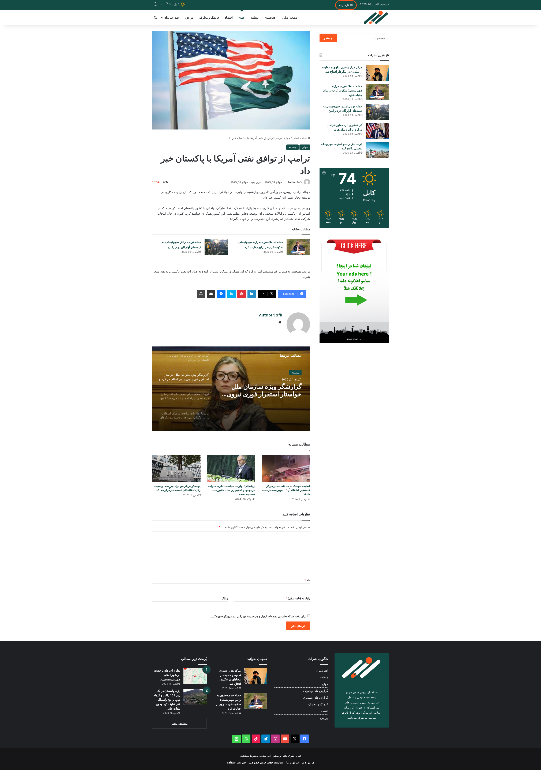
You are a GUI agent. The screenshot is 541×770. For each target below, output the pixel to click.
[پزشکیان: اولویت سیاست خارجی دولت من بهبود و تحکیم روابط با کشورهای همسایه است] (231, 468)
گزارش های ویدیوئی (315, 690)
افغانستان (270, 17)
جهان (242, 17)
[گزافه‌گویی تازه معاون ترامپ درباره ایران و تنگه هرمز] (377, 131)
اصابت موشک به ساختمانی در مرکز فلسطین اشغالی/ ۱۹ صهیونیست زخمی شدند (286, 490)
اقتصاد (229, 17)
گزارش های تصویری (315, 697)
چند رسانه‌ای (171, 17)
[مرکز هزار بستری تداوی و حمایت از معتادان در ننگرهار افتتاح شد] (377, 73)
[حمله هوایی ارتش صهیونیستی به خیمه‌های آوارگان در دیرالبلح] (216, 247)
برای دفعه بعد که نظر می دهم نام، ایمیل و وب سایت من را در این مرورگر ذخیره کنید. (258, 616)
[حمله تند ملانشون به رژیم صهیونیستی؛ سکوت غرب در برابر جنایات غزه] (298, 247)
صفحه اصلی (290, 17)
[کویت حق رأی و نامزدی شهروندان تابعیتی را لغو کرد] (377, 150)
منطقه (255, 17)
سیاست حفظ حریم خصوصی (266, 762)
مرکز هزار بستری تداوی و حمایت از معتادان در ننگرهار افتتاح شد (342, 69)
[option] (231, 388)
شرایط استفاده (236, 762)
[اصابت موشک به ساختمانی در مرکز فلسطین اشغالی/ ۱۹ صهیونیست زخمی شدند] (286, 468)
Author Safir (294, 182)
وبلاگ (224, 598)
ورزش (189, 17)
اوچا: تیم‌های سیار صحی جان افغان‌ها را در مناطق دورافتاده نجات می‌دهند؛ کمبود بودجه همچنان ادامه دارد (263, 390)
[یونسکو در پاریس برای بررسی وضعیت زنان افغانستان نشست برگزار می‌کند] (176, 468)
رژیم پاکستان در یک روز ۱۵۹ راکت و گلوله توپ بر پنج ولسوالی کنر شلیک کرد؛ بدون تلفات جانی (166, 700)
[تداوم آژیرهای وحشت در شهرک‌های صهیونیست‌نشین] (195, 676)
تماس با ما (292, 762)
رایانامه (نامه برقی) (298, 598)
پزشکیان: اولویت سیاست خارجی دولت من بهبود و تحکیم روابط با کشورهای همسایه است (231, 490)
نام (307, 580)
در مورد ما (308, 762)
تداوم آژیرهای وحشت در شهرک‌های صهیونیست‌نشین (167, 674)
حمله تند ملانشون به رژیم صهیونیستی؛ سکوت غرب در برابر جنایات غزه (342, 90)
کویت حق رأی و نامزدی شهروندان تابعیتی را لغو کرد (341, 146)
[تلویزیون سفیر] (376, 17)
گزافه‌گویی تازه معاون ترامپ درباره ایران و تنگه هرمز (344, 127)
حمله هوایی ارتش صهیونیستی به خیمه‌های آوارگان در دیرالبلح (342, 108)
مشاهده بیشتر (179, 723)
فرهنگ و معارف (209, 17)
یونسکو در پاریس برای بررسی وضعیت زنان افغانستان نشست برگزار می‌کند (177, 488)
